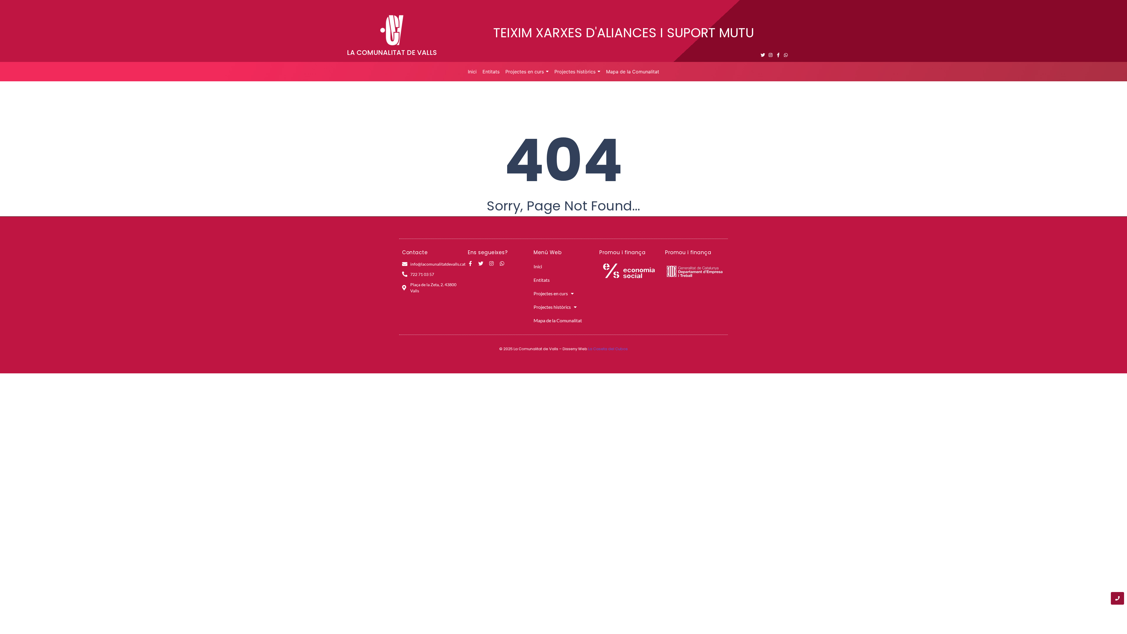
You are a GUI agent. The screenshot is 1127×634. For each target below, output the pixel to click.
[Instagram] (770, 55)
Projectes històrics (552, 307)
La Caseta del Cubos (608, 349)
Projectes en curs (551, 293)
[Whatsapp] (786, 55)
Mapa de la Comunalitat (558, 320)
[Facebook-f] (778, 55)
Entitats (542, 280)
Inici (538, 266)
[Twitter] (763, 55)
